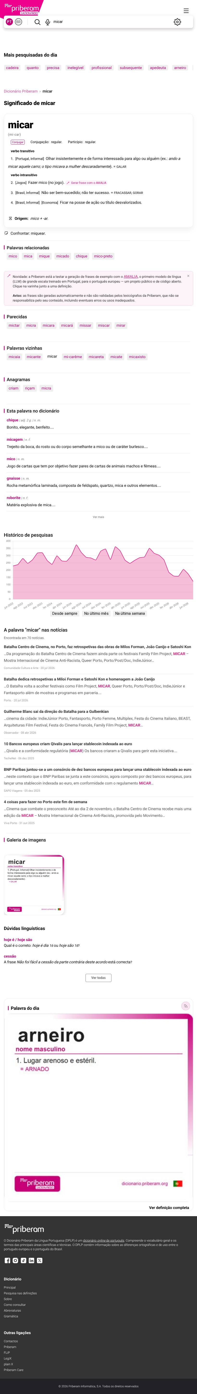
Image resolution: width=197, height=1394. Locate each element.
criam (13, 388)
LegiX (8, 1358)
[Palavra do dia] (185, 1006)
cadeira (12, 67)
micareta (96, 356)
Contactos (11, 1341)
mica (28, 256)
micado (62, 256)
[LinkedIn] (31, 1262)
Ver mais (98, 517)
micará (67, 325)
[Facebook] (7, 1262)
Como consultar (15, 1305)
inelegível (76, 67)
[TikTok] (23, 1262)
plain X (8, 1364)
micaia (14, 356)
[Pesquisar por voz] (47, 22)
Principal (10, 1287)
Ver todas (98, 978)
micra (31, 325)
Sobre (8, 1299)
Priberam (10, 1347)
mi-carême (73, 356)
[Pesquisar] (37, 22)
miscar (104, 325)
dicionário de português (103, 1241)
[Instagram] (15, 1262)
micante (34, 356)
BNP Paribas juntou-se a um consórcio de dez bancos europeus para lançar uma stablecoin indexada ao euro (97, 769)
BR (18, 22)
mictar (14, 325)
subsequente (131, 67)
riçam (30, 388)
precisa (53, 67)
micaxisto (137, 356)
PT (9, 22)
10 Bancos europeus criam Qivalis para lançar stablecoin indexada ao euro (68, 744)
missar (85, 325)
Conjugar (18, 142)
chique (81, 256)
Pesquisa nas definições (20, 1293)
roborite (13, 497)
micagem (15, 439)
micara (49, 325)
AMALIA (131, 276)
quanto (33, 67)
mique (44, 256)
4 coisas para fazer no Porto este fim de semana (45, 802)
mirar (121, 325)
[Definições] (177, 22)
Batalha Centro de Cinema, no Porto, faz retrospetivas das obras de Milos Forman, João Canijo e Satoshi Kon (97, 647)
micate (116, 356)
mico (13, 256)
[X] (39, 1262)
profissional (101, 67)
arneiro (180, 67)
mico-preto (103, 256)
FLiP (7, 1353)
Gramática (11, 1316)
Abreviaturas (12, 1311)
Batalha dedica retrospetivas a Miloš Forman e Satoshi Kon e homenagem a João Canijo (79, 679)
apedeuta (158, 67)
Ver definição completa (169, 1207)
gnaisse (13, 478)
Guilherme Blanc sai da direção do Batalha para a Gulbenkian (56, 711)
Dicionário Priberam (20, 91)
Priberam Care (13, 1370)
